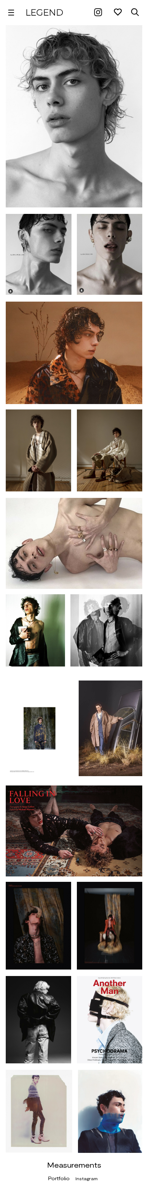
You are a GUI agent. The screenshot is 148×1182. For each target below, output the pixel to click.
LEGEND (44, 12)
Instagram (86, 1178)
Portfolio (59, 1178)
